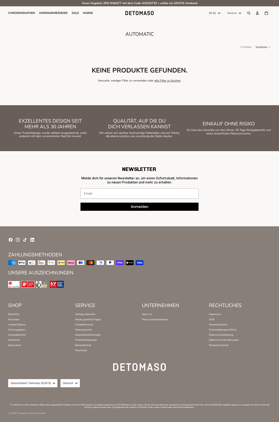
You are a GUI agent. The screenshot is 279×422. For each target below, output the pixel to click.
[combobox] (214, 13)
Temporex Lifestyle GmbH (31, 413)
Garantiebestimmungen (88, 334)
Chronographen (16, 329)
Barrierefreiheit (83, 345)
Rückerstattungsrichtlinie (223, 329)
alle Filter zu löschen (167, 81)
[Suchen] (248, 13)
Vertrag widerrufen (85, 314)
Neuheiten (13, 319)
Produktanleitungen (86, 340)
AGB (211, 319)
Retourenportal (83, 329)
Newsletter (81, 350)
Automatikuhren (17, 334)
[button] (263, 47)
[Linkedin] (32, 239)
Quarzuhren (14, 345)
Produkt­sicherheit (218, 345)
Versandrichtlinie (218, 324)
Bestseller (13, 314)
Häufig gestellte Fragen (88, 319)
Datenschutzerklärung (221, 334)
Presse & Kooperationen (155, 319)
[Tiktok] (24, 239)
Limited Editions (17, 324)
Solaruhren (14, 340)
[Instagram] (17, 239)
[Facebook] (10, 239)
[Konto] (257, 13)
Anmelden (139, 206)
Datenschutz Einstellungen (224, 340)
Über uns (147, 314)
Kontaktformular (84, 324)
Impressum (215, 314)
